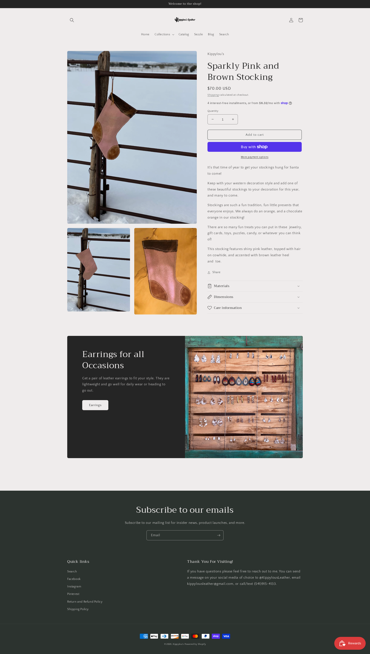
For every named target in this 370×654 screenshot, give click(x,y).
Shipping (213, 95)
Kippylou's (178, 644)
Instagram (74, 586)
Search (72, 571)
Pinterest (73, 594)
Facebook (74, 579)
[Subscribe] (218, 535)
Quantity (212, 110)
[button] (72, 20)
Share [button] (216, 272)
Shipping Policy (78, 609)
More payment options (255, 157)
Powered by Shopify (195, 644)
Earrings (95, 405)
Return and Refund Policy (84, 601)
